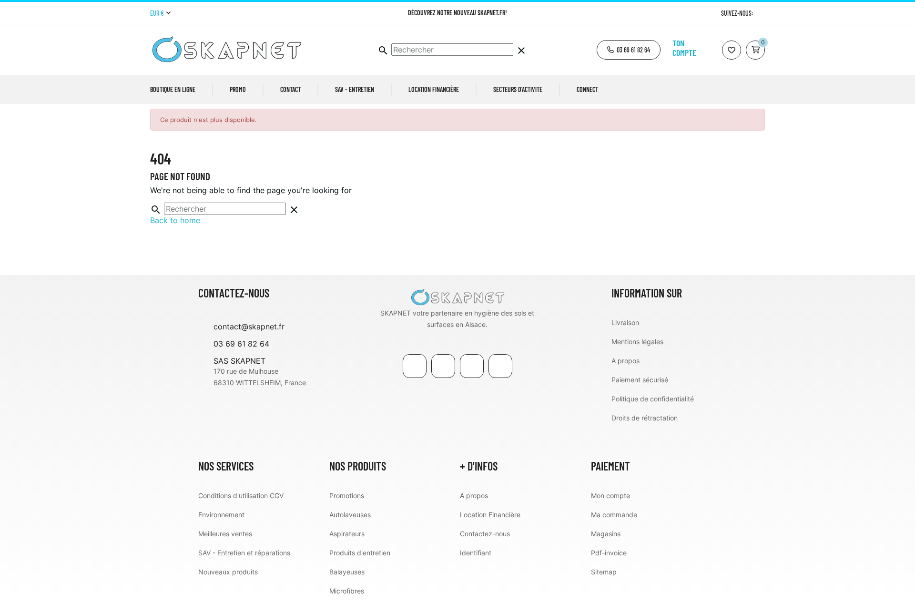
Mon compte (610, 495)
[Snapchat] (500, 366)
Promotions (346, 495)
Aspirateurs (347, 534)
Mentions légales (637, 341)
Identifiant (475, 553)
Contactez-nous (485, 534)
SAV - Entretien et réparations (244, 553)
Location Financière (490, 515)
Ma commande (614, 515)
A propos (625, 361)
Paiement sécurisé (639, 380)
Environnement (221, 515)
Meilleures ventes (225, 534)
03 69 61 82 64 (241, 343)
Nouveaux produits (228, 572)
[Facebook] (415, 366)
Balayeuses (347, 572)
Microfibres (346, 591)
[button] (629, 50)
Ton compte (684, 48)
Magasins (605, 534)
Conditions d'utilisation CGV (241, 495)
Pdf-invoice (609, 553)
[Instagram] (761, 13)
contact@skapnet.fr (249, 326)
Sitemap (604, 572)
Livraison (625, 322)
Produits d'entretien (359, 553)
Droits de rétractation (644, 418)
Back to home (175, 220)
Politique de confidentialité (652, 399)
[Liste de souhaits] (731, 50)
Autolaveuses (350, 515)
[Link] (472, 366)
